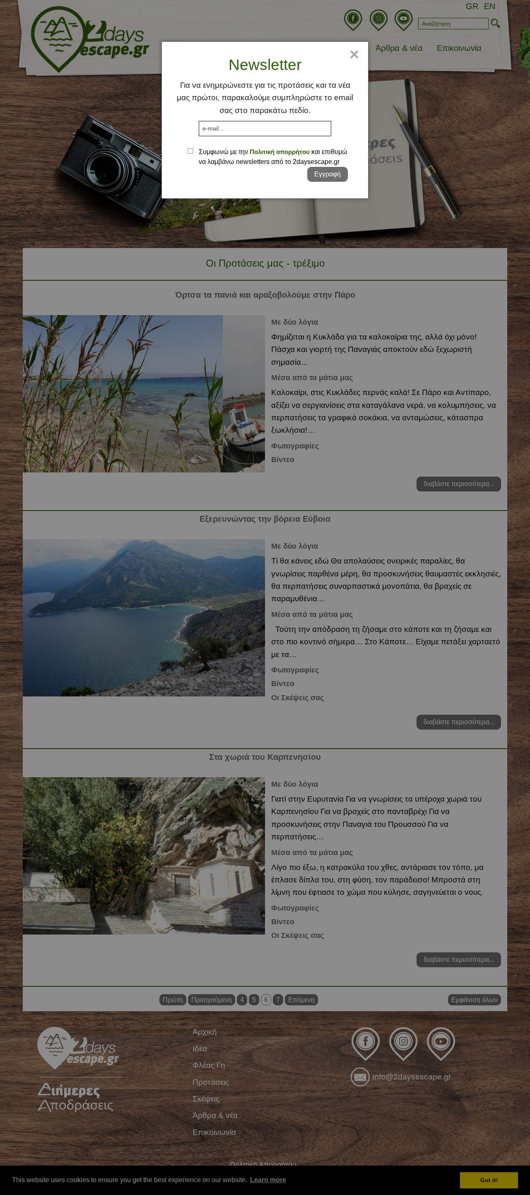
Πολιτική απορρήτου (280, 151)
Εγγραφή (327, 174)
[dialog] (265, 120)
